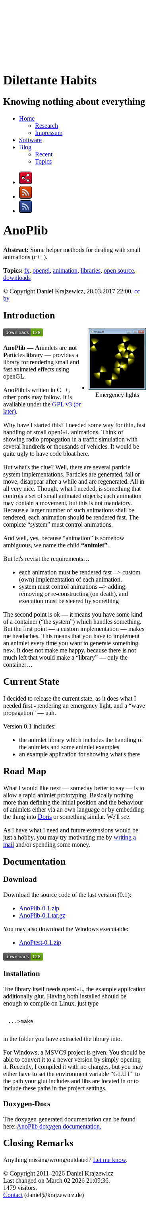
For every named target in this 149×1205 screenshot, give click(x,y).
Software (30, 140)
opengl (41, 270)
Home (27, 118)
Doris (45, 816)
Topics (43, 161)
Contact (13, 1194)
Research (46, 125)
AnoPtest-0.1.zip (40, 942)
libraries (91, 270)
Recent (43, 154)
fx (26, 270)
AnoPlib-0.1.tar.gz (42, 915)
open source (119, 270)
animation (65, 270)
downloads (17, 277)
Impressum (48, 132)
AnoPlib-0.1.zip (39, 908)
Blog (25, 147)
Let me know (109, 1159)
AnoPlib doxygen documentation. (59, 1126)
